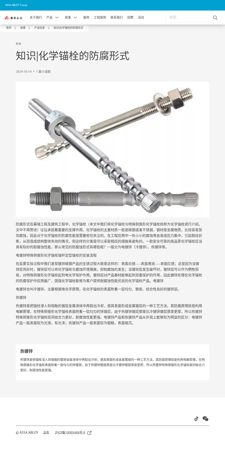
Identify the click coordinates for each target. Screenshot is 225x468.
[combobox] (193, 17)
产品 (49, 18)
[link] (12, 28)
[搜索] (215, 18)
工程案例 (100, 18)
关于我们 (36, 18)
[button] (57, 17)
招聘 (130, 18)
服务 (86, 18)
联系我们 (117, 18)
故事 (68, 18)
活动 (141, 18)
